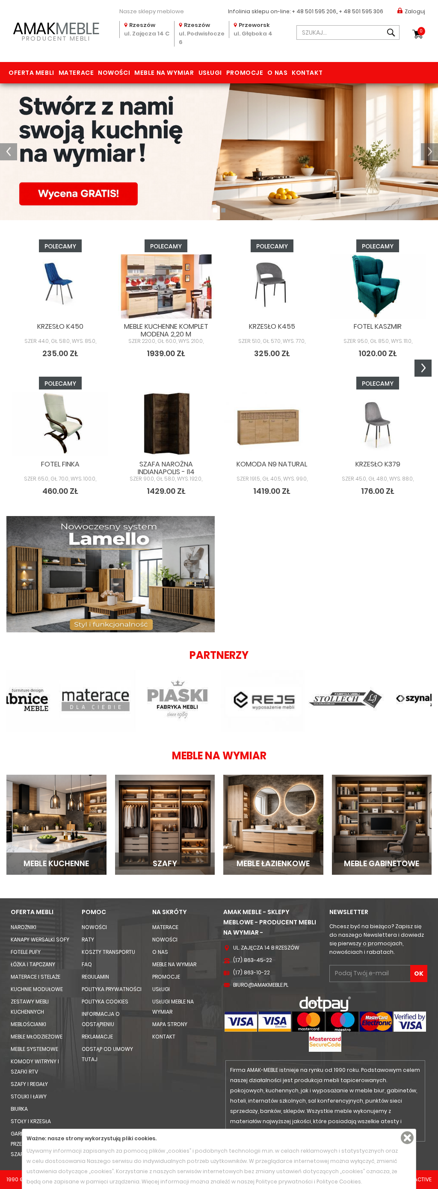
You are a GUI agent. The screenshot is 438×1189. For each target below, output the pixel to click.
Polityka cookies (105, 1001)
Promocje (244, 72)
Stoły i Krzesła (31, 1121)
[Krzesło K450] (60, 286)
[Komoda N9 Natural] (272, 424)
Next (423, 368)
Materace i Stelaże (35, 976)
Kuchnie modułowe (37, 989)
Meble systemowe (34, 1049)
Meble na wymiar (164, 72)
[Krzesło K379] (378, 424)
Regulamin (95, 976)
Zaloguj (415, 11)
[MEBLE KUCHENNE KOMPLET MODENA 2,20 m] (166, 286)
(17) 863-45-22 (252, 960)
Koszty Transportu (108, 952)
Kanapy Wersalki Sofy (40, 939)
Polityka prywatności (112, 989)
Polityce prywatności (284, 1181)
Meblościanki (28, 1024)
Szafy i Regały (29, 1084)
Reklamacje (97, 1036)
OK (418, 973)
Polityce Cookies (339, 1181)
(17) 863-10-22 (251, 972)
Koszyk (421, 31)
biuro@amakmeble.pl (260, 984)
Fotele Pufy (26, 952)
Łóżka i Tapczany (33, 964)
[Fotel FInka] (60, 424)
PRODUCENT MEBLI (56, 30)
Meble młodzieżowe (36, 1036)
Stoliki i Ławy (29, 1096)
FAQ (87, 964)
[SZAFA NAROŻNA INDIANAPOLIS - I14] (166, 424)
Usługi (210, 72)
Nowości (114, 72)
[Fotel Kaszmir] (378, 286)
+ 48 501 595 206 (314, 11)
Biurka (19, 1108)
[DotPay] (325, 1003)
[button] (8, 151)
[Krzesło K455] (272, 286)
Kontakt (307, 72)
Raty (88, 939)
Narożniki (23, 927)
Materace (76, 72)
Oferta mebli (31, 72)
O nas (277, 72)
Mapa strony (169, 1024)
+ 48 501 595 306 (361, 11)
